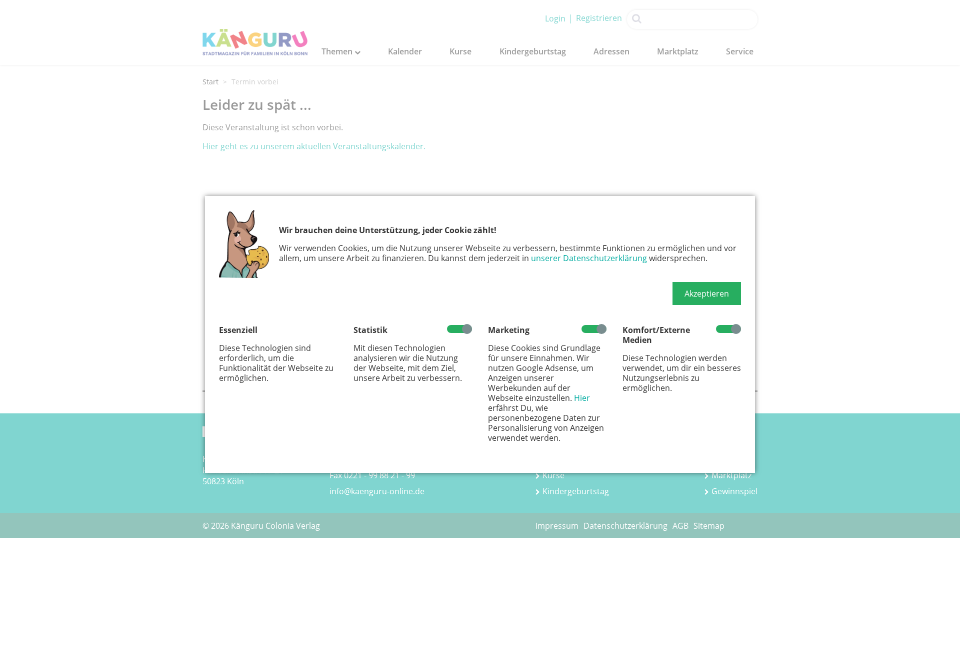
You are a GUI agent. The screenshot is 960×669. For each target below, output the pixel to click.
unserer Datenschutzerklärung (589, 258)
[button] (706, 293)
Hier (582, 397)
